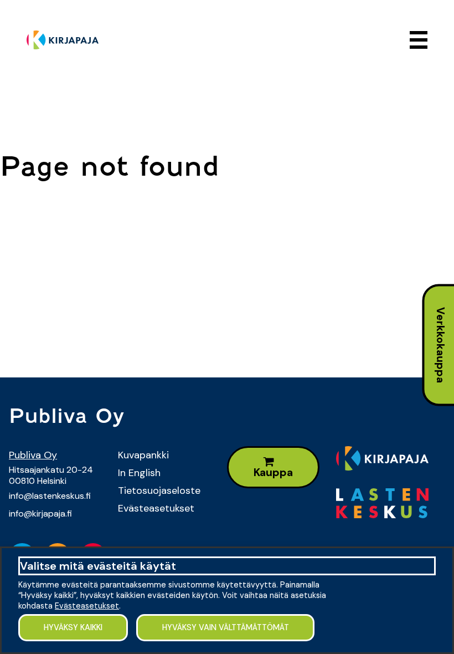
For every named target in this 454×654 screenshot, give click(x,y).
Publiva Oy (33, 455)
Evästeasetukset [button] (87, 606)
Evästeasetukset (156, 508)
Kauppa (273, 472)
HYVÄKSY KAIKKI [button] (73, 627)
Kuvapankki (143, 455)
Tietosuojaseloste (159, 490)
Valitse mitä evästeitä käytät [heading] (98, 566)
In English (139, 472)
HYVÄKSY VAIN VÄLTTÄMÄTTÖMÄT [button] (225, 627)
